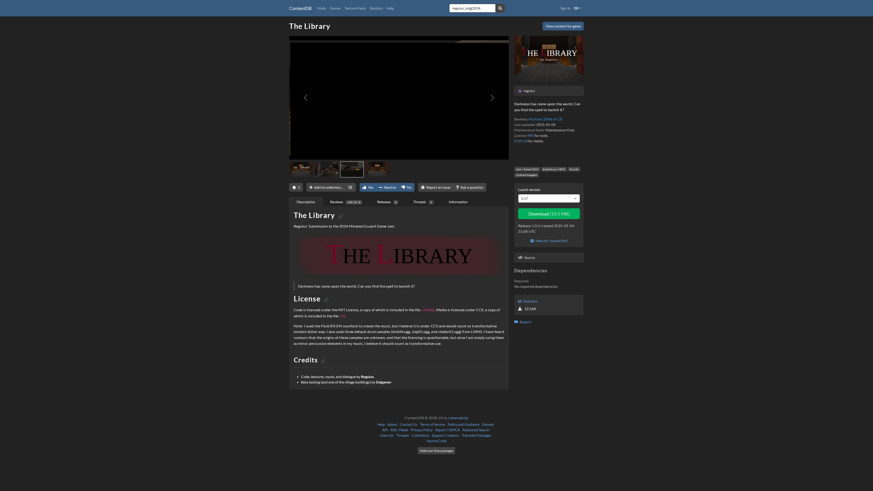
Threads (402, 435)
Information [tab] (458, 202)
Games (335, 8)
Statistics (530, 301)
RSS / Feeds (399, 430)
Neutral (389, 187)
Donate (488, 424)
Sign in (565, 8)
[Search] (500, 8)
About (392, 424)
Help (390, 8)
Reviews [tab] (345, 202)
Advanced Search (475, 430)
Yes (370, 187)
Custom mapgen (526, 175)
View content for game (563, 26)
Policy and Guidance (463, 424)
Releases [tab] (387, 202)
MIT (530, 135)
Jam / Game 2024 (527, 169)
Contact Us (409, 424)
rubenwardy (458, 418)
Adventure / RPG (554, 169)
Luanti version (529, 189)
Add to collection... (328, 187)
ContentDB (300, 8)
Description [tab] (306, 202)
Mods (321, 8)
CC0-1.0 (520, 141)
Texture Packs (355, 8)
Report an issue (438, 187)
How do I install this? (551, 240)
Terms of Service (432, 424)
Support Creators (445, 435)
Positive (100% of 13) (545, 119)
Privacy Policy (422, 430)
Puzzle (573, 169)
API (385, 430)
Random (376, 8)
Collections (420, 435)
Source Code (437, 440)
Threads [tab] (422, 202)
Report (525, 322)
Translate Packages (476, 435)
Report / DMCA (447, 430)
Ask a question (471, 187)
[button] (578, 8)
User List (387, 435)
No (408, 187)
